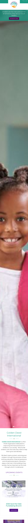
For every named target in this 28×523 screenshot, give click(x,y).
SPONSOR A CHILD (14, 18)
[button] (2, 219)
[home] (14, 4)
